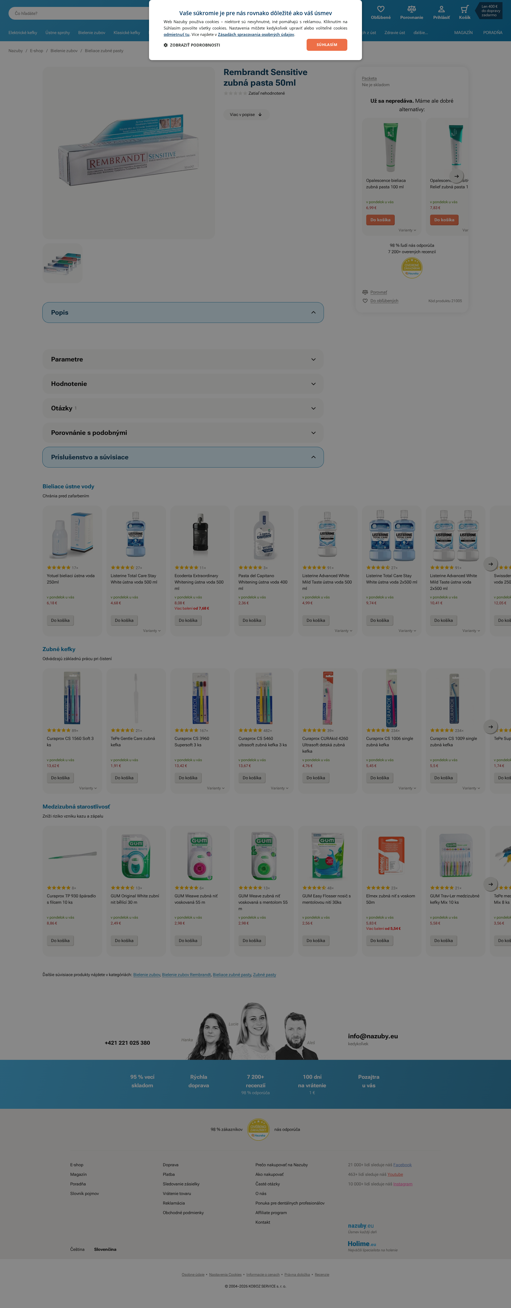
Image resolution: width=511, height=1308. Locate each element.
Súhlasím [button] (327, 44)
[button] (192, 45)
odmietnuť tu (176, 34)
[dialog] (255, 30)
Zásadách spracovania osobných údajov (256, 34)
